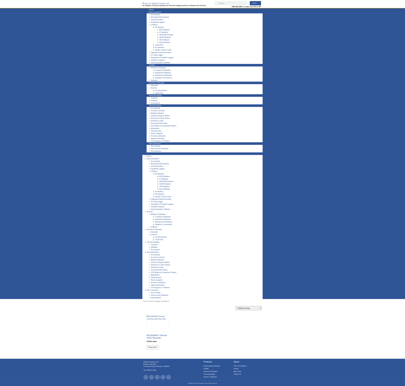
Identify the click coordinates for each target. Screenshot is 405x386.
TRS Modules (164, 40)
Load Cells (159, 93)
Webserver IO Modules (163, 75)
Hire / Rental (155, 146)
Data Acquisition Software (160, 63)
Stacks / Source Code (163, 50)
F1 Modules (163, 32)
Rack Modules (164, 42)
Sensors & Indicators (156, 83)
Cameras (154, 98)
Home (151, 9)
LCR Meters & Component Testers (163, 126)
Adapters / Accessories (163, 78)
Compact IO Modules (163, 70)
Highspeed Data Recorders (161, 52)
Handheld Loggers (158, 22)
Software (154, 80)
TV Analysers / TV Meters (160, 141)
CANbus (154, 25)
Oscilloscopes (156, 131)
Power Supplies (157, 133)
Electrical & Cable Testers (160, 118)
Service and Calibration (159, 148)
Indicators (154, 85)
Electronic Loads (157, 121)
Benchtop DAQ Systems (160, 17)
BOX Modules (164, 30)
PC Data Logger (157, 55)
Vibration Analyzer (158, 60)
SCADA (152, 65)
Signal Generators (157, 138)
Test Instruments (155, 105)
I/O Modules (159, 27)
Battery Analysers (157, 113)
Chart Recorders (157, 20)
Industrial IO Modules (163, 73)
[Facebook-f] (151, 377)
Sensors (154, 88)
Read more (152, 347)
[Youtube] (157, 377)
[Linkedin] (163, 377)
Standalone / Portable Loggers (162, 57)
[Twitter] (145, 377)
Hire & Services (155, 143)
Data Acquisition (155, 12)
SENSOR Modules (166, 35)
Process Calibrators (158, 136)
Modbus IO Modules (158, 68)
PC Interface (159, 47)
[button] (202, 153)
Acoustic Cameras (158, 111)
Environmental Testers (159, 123)
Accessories (155, 14)
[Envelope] (168, 377)
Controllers (159, 45)
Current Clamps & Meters (160, 116)
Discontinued (156, 151)
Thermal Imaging (155, 95)
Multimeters (155, 128)
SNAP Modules (165, 37)
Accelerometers (161, 90)
